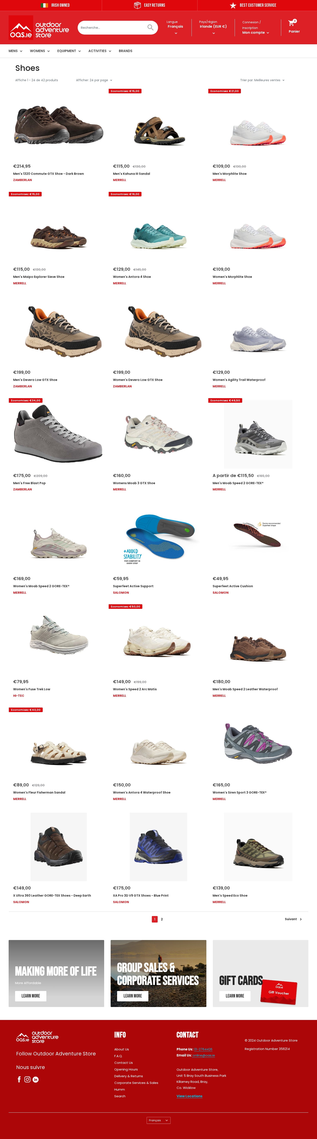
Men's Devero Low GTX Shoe (35, 380)
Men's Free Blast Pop (29, 483)
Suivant (291, 919)
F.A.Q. (118, 1056)
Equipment (66, 51)
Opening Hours (126, 1069)
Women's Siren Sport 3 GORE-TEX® (240, 792)
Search (120, 1096)
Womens (37, 51)
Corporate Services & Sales (136, 1082)
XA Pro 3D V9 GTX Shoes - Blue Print (141, 895)
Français (155, 1120)
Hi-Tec (18, 696)
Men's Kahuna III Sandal (131, 174)
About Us (121, 1049)
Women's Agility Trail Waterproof (239, 380)
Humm (119, 1089)
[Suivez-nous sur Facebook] (19, 1080)
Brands (125, 51)
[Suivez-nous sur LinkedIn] (36, 1079)
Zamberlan (22, 180)
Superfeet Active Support (133, 586)
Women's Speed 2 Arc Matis (135, 689)
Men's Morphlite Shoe (230, 174)
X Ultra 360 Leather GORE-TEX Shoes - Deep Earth (52, 895)
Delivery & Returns (128, 1076)
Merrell (119, 180)
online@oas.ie (203, 1055)
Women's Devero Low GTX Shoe (138, 380)
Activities (97, 51)
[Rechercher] (152, 28)
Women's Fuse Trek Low (31, 689)
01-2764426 (203, 1049)
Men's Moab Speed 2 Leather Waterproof (245, 689)
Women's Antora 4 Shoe (132, 277)
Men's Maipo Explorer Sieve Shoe (38, 277)
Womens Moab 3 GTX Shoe (134, 483)
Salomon (121, 592)
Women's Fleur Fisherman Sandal (39, 792)
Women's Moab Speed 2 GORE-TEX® (41, 586)
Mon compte (254, 32)
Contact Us (123, 1062)
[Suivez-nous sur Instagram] (27, 1080)
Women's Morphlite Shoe (232, 277)
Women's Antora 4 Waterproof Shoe (142, 792)
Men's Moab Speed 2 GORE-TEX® (238, 483)
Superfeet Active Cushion (233, 586)
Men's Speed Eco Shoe (230, 895)
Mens (13, 51)
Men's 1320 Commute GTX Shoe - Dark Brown (48, 174)
